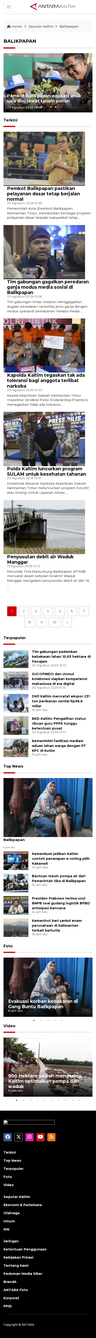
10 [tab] (79, 1100)
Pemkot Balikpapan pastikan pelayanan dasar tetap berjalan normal (43, 194)
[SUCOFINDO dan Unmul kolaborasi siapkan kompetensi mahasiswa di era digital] (15, 681)
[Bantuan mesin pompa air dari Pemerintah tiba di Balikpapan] (15, 883)
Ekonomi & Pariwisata (22, 1205)
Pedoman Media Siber (22, 1274)
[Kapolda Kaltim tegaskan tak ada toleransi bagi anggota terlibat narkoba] (44, 345)
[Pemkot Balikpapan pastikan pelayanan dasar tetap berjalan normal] (44, 158)
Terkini (9, 1152)
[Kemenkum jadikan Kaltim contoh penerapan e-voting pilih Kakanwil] (15, 860)
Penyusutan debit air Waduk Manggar (40, 559)
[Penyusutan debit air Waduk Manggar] (44, 526)
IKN (6, 1229)
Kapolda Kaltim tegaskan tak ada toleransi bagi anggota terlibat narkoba (46, 380)
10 (54, 622)
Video (9, 1026)
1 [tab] (37, 107)
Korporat (11, 1298)
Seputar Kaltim (41, 26)
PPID (7, 1306)
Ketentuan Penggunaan (25, 1249)
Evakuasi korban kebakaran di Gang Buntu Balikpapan (43, 837)
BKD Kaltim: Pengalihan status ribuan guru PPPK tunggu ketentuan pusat (59, 723)
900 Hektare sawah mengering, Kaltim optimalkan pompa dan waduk (45, 1081)
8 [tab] (65, 1100)
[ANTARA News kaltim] (53, 6)
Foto (8, 946)
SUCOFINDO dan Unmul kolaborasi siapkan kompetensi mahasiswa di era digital (59, 679)
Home (17, 26)
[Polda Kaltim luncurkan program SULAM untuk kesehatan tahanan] (44, 438)
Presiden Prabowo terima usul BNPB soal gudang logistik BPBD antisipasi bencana (61, 903)
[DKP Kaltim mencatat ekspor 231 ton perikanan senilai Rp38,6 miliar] (15, 703)
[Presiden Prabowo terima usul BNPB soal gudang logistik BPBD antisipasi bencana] (15, 905)
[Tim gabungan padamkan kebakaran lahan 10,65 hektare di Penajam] (15, 658)
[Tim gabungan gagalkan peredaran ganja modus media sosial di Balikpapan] (44, 252)
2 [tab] (41, 107)
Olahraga (11, 1213)
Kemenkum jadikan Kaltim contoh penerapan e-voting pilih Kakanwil (61, 859)
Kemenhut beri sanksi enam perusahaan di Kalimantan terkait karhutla (57, 925)
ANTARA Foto (15, 1290)
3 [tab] (46, 107)
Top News (13, 766)
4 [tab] (50, 107)
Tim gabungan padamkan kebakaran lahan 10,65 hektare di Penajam (61, 657)
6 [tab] (51, 1100)
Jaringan (11, 1241)
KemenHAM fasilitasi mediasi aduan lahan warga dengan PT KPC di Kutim (59, 746)
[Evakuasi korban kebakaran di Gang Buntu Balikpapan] (48, 807)
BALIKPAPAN (19, 41)
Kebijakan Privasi (18, 1257)
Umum (9, 1221)
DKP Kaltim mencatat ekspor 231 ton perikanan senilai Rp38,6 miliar (61, 701)
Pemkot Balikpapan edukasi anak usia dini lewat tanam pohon (44, 98)
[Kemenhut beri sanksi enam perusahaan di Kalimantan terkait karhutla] (15, 927)
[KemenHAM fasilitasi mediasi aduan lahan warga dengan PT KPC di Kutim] (15, 748)
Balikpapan (69, 26)
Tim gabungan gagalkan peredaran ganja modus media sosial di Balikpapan (48, 287)
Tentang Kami (15, 1265)
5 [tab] (55, 107)
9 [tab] (72, 1100)
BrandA (10, 1282)
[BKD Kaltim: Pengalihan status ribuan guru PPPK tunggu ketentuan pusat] (15, 725)
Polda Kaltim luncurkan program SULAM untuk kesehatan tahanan (46, 471)
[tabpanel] (48, 82)
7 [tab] (58, 1100)
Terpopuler (14, 638)
